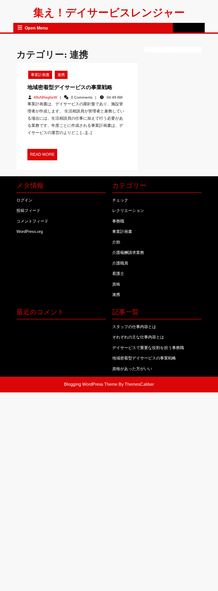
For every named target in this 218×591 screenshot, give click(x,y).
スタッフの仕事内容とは (134, 326)
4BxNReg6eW (45, 97)
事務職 (118, 221)
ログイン (24, 200)
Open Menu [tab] (36, 28)
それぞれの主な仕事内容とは (138, 337)
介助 (116, 242)
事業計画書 (40, 75)
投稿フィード (28, 210)
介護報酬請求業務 (128, 252)
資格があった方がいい (132, 368)
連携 (61, 75)
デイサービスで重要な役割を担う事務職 (148, 347)
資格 (116, 284)
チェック (120, 200)
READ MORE (43, 156)
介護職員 (120, 263)
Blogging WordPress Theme (91, 384)
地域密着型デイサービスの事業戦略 (69, 87)
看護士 (118, 273)
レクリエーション (128, 210)
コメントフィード (32, 221)
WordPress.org (29, 231)
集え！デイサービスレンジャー (109, 13)
